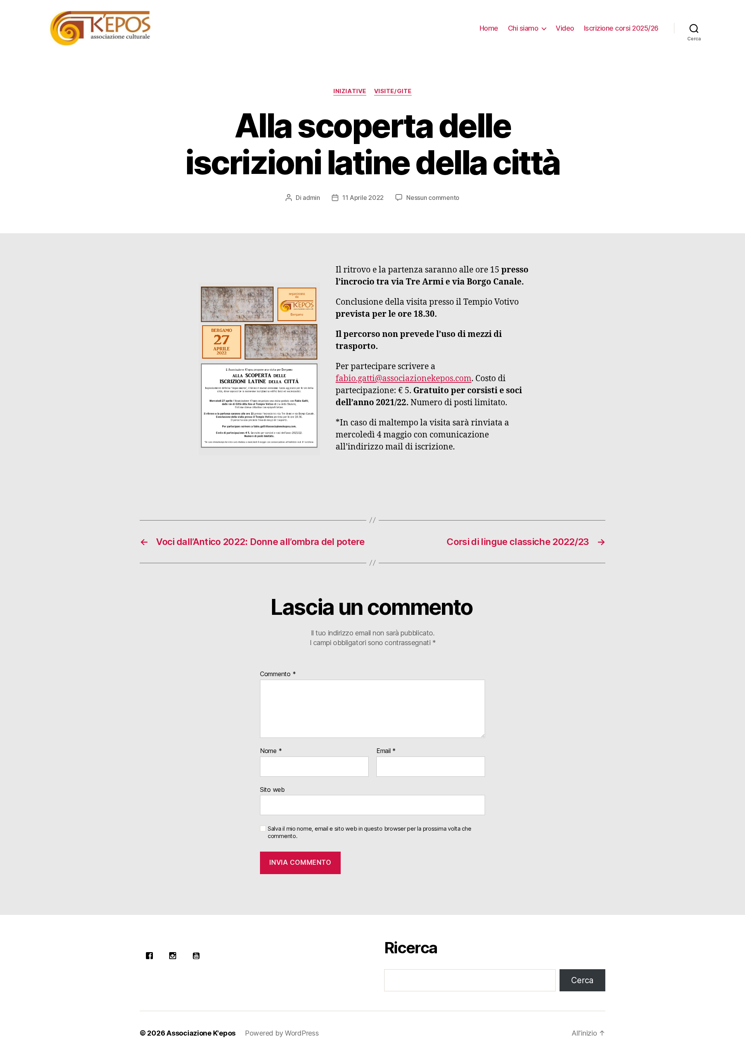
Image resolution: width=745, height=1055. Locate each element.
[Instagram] (174, 955)
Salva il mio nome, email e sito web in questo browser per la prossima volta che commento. (369, 832)
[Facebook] (151, 955)
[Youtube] (198, 955)
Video (565, 28)
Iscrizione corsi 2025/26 (621, 28)
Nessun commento (432, 197)
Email (386, 751)
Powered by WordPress (282, 1033)
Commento (278, 674)
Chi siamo (523, 28)
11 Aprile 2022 (363, 197)
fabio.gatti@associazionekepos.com (403, 378)
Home (489, 28)
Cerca (582, 980)
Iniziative (349, 91)
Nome (271, 751)
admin (311, 197)
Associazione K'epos (201, 1033)
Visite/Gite (393, 91)
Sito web (272, 789)
